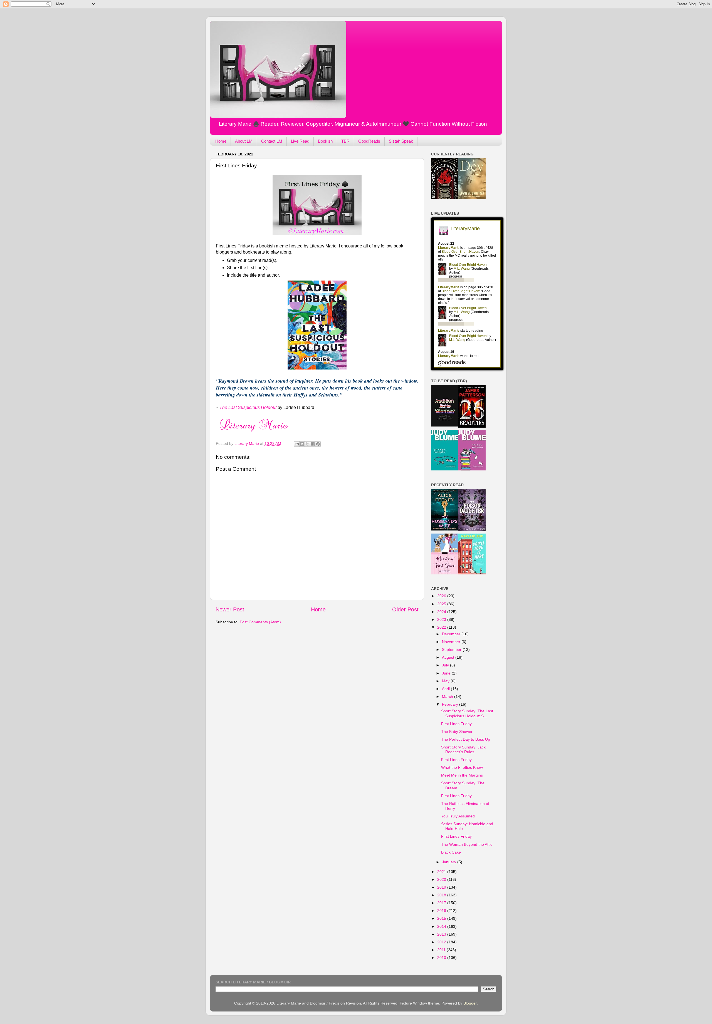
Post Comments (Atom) (260, 622)
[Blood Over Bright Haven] (444, 198)
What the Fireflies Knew (462, 767)
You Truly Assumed (458, 816)
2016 (442, 910)
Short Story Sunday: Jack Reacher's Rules (463, 749)
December (451, 634)
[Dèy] (472, 198)
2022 (442, 627)
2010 (442, 957)
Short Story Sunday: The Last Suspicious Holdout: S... (467, 713)
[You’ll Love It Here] (472, 573)
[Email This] (297, 444)
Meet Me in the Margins (462, 775)
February (450, 704)
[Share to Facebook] (312, 444)
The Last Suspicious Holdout (247, 407)
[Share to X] (307, 444)
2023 (442, 619)
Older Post (405, 609)
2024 (442, 611)
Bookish (325, 141)
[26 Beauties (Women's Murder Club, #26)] (472, 426)
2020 (442, 879)
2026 (442, 596)
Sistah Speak (401, 141)
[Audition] (444, 425)
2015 (442, 918)
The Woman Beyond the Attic (466, 844)
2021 (442, 871)
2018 (442, 895)
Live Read (300, 141)
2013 (442, 934)
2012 (442, 942)
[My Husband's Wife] (444, 529)
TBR (345, 141)
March (448, 696)
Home (220, 141)
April (446, 688)
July (446, 665)
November (451, 641)
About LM (244, 141)
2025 (442, 604)
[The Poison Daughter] (472, 529)
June (447, 673)
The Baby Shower (457, 731)
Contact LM (271, 141)
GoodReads (369, 141)
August (448, 657)
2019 (442, 887)
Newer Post (230, 609)
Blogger (470, 1003)
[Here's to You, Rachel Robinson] (472, 469)
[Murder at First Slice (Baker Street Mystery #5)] (444, 573)
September (452, 649)
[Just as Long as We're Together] (444, 469)
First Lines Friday (456, 723)
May (446, 681)
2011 (442, 950)
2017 (442, 903)
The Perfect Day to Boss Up (465, 739)
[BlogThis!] (302, 444)
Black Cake (451, 852)
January (449, 862)
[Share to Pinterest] (318, 444)
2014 (442, 926)
